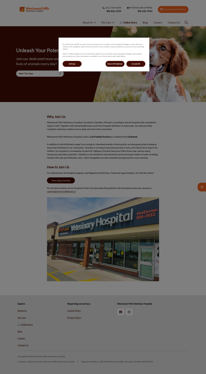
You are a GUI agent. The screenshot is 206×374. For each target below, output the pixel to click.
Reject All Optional (114, 64)
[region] (104, 54)
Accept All (136, 64)
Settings (72, 64)
